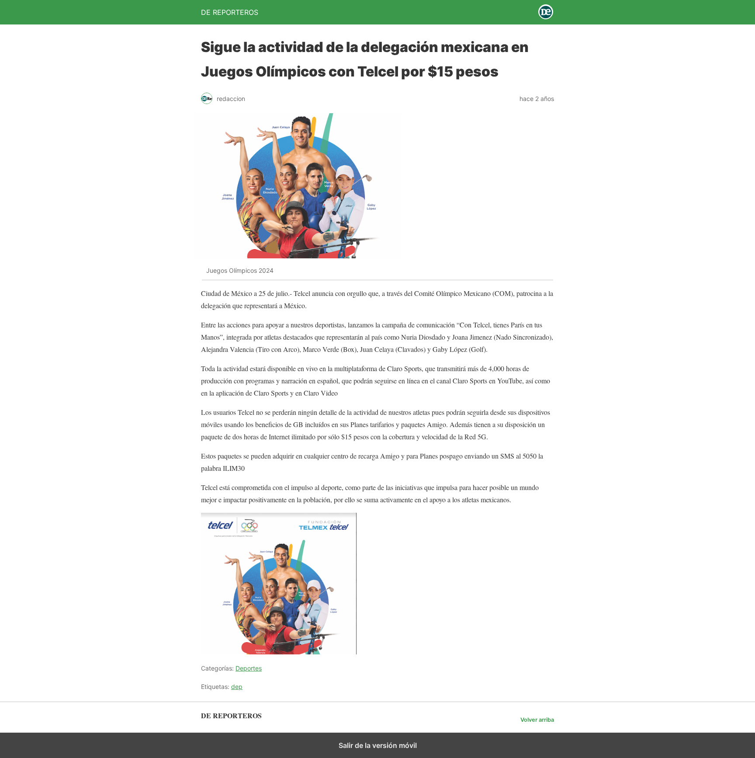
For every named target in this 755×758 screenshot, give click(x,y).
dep (236, 686)
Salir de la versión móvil (378, 745)
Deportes (249, 668)
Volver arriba (537, 719)
